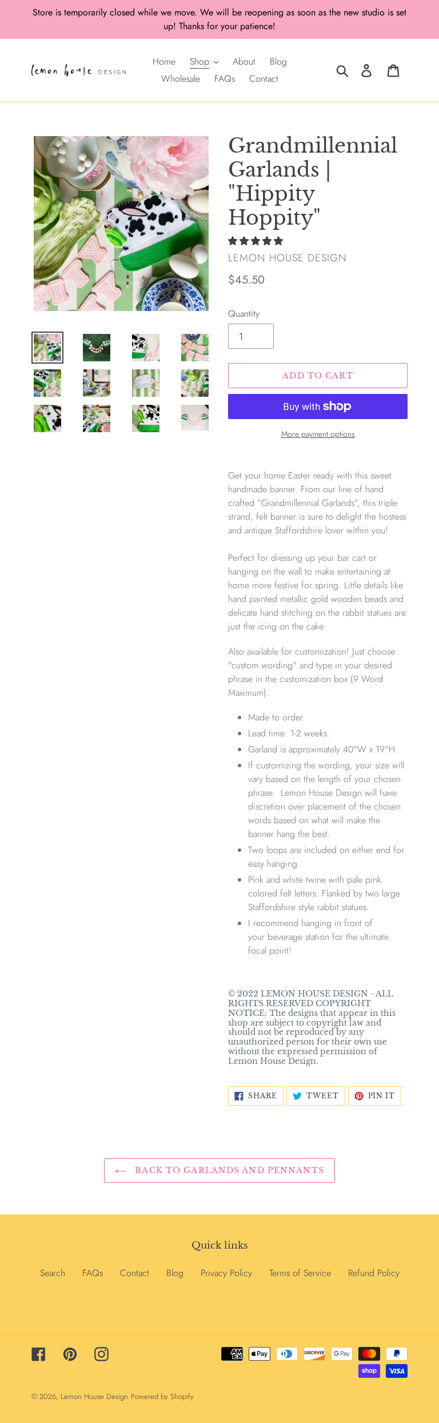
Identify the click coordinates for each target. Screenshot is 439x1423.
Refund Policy (374, 1272)
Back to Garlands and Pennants (228, 1170)
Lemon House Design (94, 1396)
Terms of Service (300, 1272)
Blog (174, 1272)
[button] (257, 241)
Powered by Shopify (162, 1396)
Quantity (244, 313)
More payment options (318, 434)
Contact (134, 1272)
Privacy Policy (226, 1272)
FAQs (92, 1272)
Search (52, 1272)
